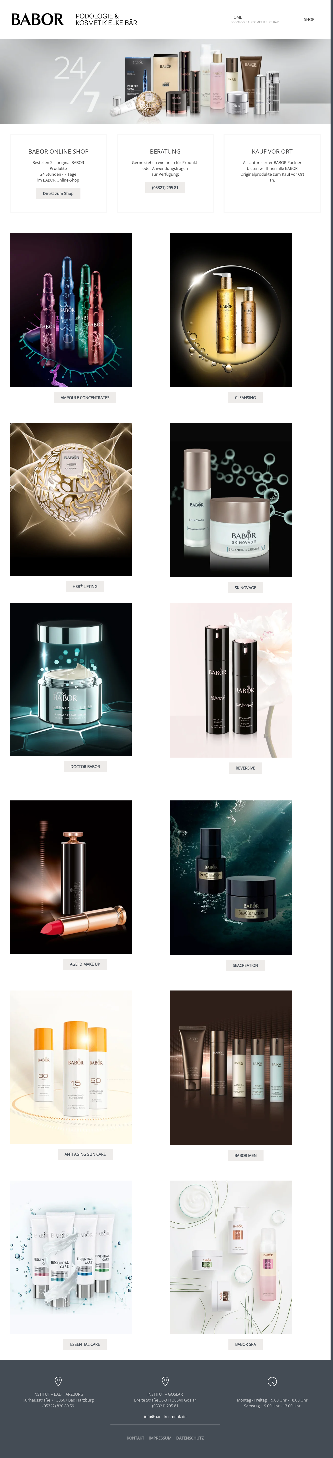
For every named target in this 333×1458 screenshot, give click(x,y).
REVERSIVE (245, 768)
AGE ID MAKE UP (85, 964)
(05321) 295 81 (165, 187)
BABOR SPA (245, 1344)
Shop (309, 19)
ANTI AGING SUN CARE (85, 1154)
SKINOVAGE (245, 587)
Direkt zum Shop (58, 193)
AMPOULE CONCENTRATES (85, 397)
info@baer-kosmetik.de (165, 1416)
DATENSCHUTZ (190, 1438)
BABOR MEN (246, 1155)
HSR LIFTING (85, 586)
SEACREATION (245, 965)
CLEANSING (245, 397)
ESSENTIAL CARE (85, 1344)
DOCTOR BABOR (85, 766)
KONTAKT (135, 1438)
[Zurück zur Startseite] (74, 19)
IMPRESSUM (160, 1438)
